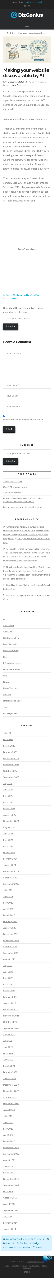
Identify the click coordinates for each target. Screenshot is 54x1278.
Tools (5, 707)
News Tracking (10, 688)
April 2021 (8, 1059)
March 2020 (9, 1141)
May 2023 (8, 902)
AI (6, 82)
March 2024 (9, 852)
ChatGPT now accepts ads (15, 487)
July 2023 (7, 890)
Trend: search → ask (33, 2)
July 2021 (7, 1040)
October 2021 (10, 1022)
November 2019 (11, 1147)
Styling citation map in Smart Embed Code (26, 587)
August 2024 (9, 827)
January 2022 (9, 1003)
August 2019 (9, 1160)
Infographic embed (12, 663)
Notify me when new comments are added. (23, 419)
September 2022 (11, 953)
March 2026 (9, 745)
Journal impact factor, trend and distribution (24, 558)
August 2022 (9, 959)
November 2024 (11, 821)
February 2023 (10, 921)
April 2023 (8, 909)
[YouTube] (29, 6)
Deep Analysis (10, 644)
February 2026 (10, 752)
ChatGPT (22, 82)
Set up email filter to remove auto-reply (26, 540)
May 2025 (8, 796)
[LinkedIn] (25, 6)
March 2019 (9, 1172)
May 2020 (8, 1128)
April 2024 (8, 846)
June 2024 (8, 833)
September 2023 (11, 883)
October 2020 (10, 1097)
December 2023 (11, 871)
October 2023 (10, 877)
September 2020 (11, 1103)
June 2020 (8, 1122)
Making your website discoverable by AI (22, 507)
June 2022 (8, 971)
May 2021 (8, 1053)
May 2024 (8, 840)
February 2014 (10, 1222)
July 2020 (7, 1116)
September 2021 (11, 1028)
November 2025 (11, 764)
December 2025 (11, 758)
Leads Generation (11, 669)
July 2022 (7, 965)
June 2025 (8, 789)
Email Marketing (11, 650)
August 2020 (9, 1109)
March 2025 (9, 808)
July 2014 (7, 1216)
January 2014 (9, 1229)
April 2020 (8, 1135)
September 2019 (11, 1153)
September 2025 (11, 777)
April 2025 (8, 802)
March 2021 (9, 1066)
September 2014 (11, 1210)
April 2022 (8, 984)
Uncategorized (10, 713)
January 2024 (9, 865)
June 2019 (8, 1166)
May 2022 (8, 978)
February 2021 (10, 1072)
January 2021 (9, 1078)
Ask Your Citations (12, 492)
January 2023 (9, 927)
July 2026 (7, 733)
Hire (5, 656)
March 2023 (9, 915)
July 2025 (7, 783)
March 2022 (9, 990)
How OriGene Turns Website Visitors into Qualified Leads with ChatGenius (23, 500)
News (6, 682)
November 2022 (11, 940)
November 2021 (11, 1015)
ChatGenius (12, 82)
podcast (7, 694)
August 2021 (9, 1034)
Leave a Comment (17, 85)
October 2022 (10, 946)
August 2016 (9, 1204)
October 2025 (10, 770)
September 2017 (11, 1185)
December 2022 (11, 934)
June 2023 (8, 896)
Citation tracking (11, 638)
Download (14, 298)
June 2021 (8, 1047)
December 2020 (11, 1084)
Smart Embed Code (12, 700)
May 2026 (8, 739)
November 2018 (11, 1179)
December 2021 (11, 1009)
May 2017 (8, 1191)
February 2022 (10, 997)
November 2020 (11, 1091)
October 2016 (10, 1197)
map (5, 675)
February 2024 (10, 858)
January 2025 (9, 814)
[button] (27, 25)
